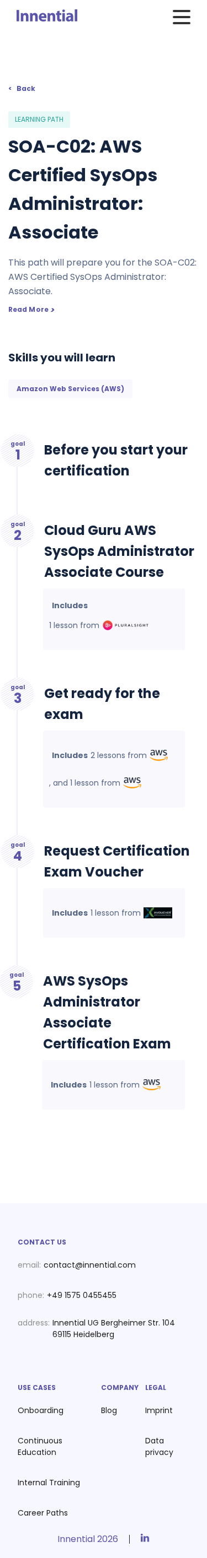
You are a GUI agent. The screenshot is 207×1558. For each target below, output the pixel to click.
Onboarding (40, 1410)
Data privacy (159, 1446)
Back (26, 88)
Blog (109, 1410)
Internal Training (49, 1482)
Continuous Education (40, 1446)
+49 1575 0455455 (81, 1295)
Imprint (159, 1410)
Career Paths (43, 1512)
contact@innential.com (90, 1264)
